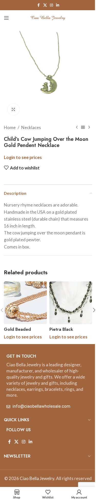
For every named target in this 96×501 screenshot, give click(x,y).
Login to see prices (23, 157)
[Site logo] (48, 17)
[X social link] (45, 5)
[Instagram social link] (51, 5)
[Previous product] (77, 127)
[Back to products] (83, 127)
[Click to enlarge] (13, 109)
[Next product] (89, 127)
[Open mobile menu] (6, 18)
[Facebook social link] (39, 5)
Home (10, 127)
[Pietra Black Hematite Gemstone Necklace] (70, 302)
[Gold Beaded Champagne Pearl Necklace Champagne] (25, 302)
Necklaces (31, 127)
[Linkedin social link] (58, 5)
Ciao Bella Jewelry (37, 478)
